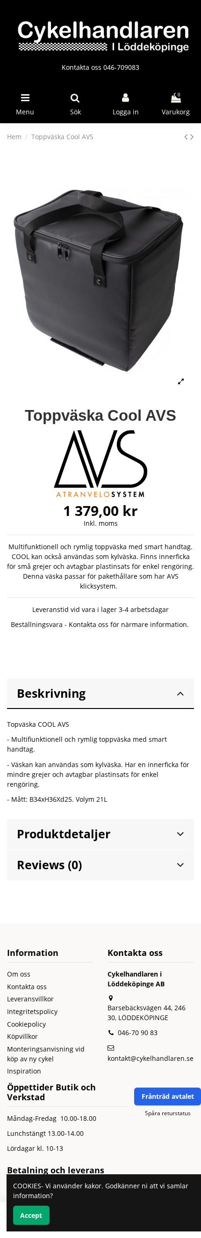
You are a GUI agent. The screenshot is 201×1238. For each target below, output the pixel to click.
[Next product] (192, 136)
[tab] (100, 694)
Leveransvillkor (30, 998)
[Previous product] (187, 136)
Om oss (18, 974)
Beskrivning (51, 693)
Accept (31, 1215)
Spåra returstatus (168, 1113)
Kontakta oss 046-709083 (100, 67)
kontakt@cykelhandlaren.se (151, 1058)
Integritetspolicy (32, 1011)
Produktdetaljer (63, 834)
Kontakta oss (27, 986)
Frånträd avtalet (168, 1096)
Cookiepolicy (26, 1024)
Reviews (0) (49, 865)
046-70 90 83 (138, 1032)
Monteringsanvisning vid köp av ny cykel (46, 1053)
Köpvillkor (22, 1036)
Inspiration (24, 1070)
